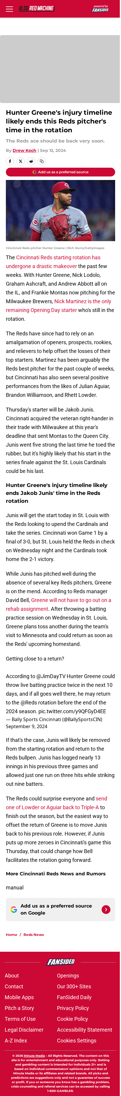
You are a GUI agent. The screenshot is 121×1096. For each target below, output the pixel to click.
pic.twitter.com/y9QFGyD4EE (72, 711)
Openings (68, 975)
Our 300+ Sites (74, 986)
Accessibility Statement (84, 1030)
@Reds (29, 702)
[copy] (42, 161)
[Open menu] (9, 8)
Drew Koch (24, 150)
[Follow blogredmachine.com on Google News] (106, 909)
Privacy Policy (73, 1008)
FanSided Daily (74, 997)
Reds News (33, 934)
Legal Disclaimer (24, 1030)
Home (11, 934)
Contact (14, 986)
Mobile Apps (19, 997)
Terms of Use (20, 1019)
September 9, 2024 (26, 726)
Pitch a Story (19, 1008)
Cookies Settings (76, 1040)
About (12, 975)
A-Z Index (16, 1040)
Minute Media (34, 1056)
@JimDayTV (50, 676)
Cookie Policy (72, 1019)
